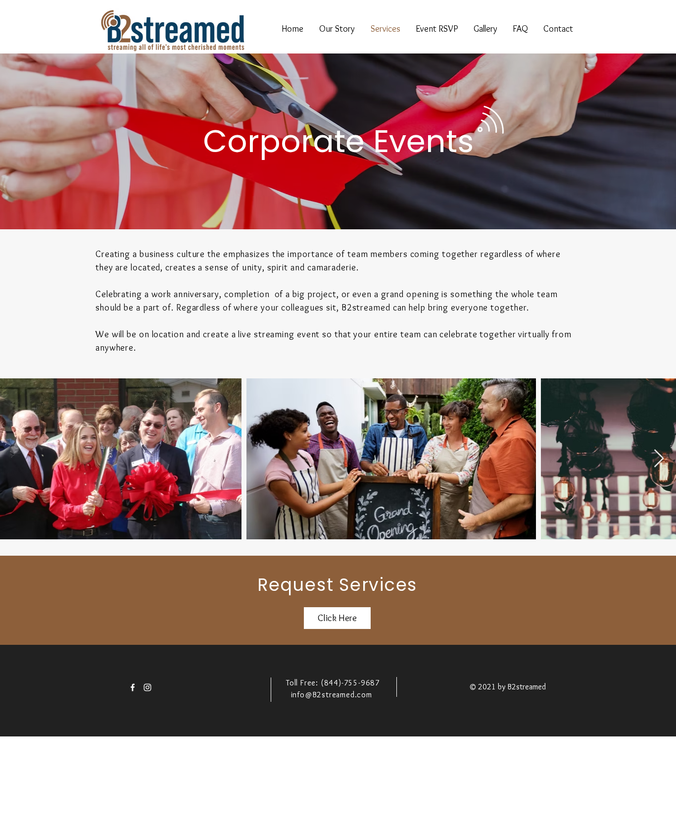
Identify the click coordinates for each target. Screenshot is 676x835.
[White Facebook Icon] (133, 687)
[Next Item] (659, 459)
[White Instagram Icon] (147, 687)
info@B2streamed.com (331, 694)
